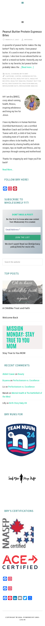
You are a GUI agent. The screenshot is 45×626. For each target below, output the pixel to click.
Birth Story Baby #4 (18, 403)
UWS (37, 617)
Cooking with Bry (19, 74)
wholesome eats (10, 86)
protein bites (15, 83)
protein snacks (29, 83)
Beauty (21, 374)
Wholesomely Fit (22, 12)
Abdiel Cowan (8, 374)
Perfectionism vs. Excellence (26, 380)
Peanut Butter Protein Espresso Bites (22, 33)
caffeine (10, 76)
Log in (22, 620)
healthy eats (23, 79)
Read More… (7, 169)
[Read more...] (28, 67)
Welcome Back (10, 317)
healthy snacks (18, 81)
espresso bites (29, 76)
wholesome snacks (28, 86)
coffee (18, 76)
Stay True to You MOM (13, 353)
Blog (8, 74)
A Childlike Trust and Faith (16, 308)
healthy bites (9, 79)
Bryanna (6, 380)
